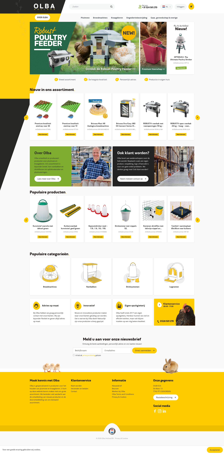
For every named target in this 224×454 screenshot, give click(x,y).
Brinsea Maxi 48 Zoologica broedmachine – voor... (70, 124)
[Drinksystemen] (132, 272)
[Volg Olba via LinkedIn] (164, 411)
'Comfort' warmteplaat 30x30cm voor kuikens (153, 227)
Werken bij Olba (118, 391)
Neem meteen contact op (131, 179)
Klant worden (76, 386)
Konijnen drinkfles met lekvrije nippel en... (126, 227)
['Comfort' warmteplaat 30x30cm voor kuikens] (153, 211)
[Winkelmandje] (191, 6)
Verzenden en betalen (79, 388)
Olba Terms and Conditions (123, 394)
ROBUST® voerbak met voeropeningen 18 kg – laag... (126, 124)
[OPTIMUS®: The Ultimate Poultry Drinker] (181, 43)
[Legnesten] (174, 272)
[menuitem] (92, 8)
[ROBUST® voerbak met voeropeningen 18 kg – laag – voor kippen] (126, 108)
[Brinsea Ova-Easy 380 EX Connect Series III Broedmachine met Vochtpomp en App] (98, 108)
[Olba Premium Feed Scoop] (153, 69)
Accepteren (215, 450)
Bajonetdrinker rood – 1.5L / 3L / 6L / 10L (70, 227)
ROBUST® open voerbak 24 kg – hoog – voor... (153, 124)
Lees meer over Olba (46, 179)
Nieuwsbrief (117, 386)
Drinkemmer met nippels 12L (98, 227)
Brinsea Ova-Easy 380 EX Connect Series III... (98, 124)
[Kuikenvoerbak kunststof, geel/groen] (43, 211)
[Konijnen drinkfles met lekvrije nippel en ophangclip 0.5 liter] (126, 211)
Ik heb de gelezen (88, 355)
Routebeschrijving (164, 397)
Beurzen (115, 388)
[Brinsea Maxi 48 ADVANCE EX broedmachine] (181, 108)
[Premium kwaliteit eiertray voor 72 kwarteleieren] (43, 108)
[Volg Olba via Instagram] (159, 411)
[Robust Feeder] (110, 70)
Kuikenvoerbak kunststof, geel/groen (42, 227)
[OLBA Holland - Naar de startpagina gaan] (42, 7)
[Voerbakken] (91, 272)
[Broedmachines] (49, 272)
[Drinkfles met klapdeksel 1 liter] (181, 211)
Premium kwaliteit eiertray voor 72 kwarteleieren (43, 124)
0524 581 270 (167, 321)
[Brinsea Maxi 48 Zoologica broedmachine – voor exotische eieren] (70, 108)
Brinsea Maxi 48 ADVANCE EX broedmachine (181, 124)
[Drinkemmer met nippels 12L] (98, 211)
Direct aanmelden (143, 350)
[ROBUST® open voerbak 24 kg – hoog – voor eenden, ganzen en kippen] (153, 108)
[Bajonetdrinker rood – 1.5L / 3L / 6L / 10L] (70, 211)
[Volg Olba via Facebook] (155, 411)
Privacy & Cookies (119, 397)
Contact (74, 391)
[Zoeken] (112, 7)
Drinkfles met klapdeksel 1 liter (180, 227)
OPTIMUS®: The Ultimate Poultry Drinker (181, 58)
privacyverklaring (89, 355)
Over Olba (42, 17)
